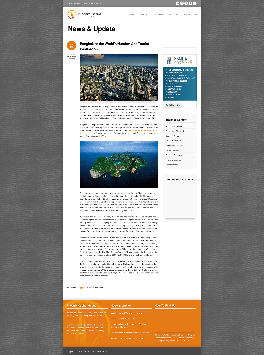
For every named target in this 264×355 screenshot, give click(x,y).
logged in (82, 287)
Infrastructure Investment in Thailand (127, 338)
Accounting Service (174, 126)
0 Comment (71, 58)
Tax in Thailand (172, 150)
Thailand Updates (173, 160)
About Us (143, 14)
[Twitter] (195, 3)
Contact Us (173, 14)
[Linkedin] (178, 3)
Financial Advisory (173, 141)
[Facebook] (190, 3)
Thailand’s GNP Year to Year (123, 318)
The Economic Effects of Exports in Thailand (130, 333)
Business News (172, 136)
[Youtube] (186, 3)
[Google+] (182, 3)
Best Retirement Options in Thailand (126, 313)
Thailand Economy (174, 155)
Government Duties (174, 145)
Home (131, 14)
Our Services (158, 14)
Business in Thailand (175, 131)
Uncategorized (172, 165)
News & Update (190, 14)
